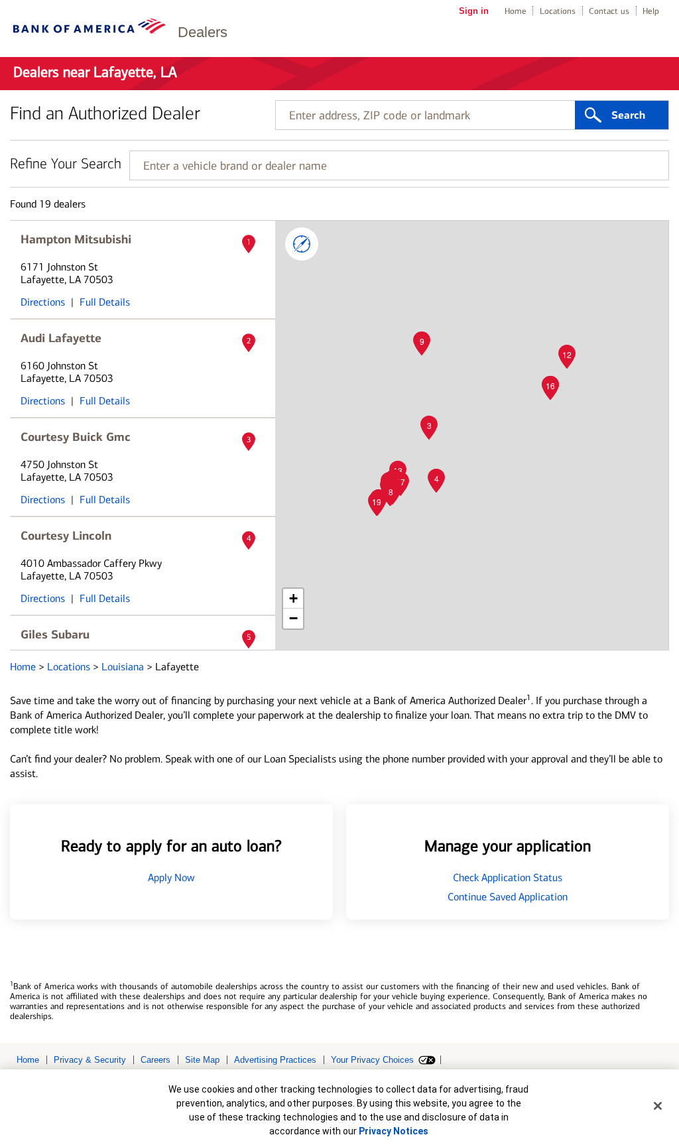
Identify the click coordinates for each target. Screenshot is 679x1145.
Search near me (301, 244)
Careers (155, 1059)
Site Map (202, 1059)
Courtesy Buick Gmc (76, 437)
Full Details (105, 302)
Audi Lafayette (61, 338)
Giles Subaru (55, 634)
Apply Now (171, 877)
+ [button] (293, 598)
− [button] (293, 618)
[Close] (657, 1105)
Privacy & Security (90, 1059)
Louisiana (124, 666)
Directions (43, 302)
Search (628, 115)
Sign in (474, 11)
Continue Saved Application (508, 896)
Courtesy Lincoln (66, 535)
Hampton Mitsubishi (76, 239)
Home (515, 11)
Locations (558, 11)
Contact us (609, 11)
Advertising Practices (275, 1059)
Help (651, 11)
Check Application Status (507, 877)
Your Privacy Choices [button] (372, 1059)
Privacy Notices (393, 1131)
